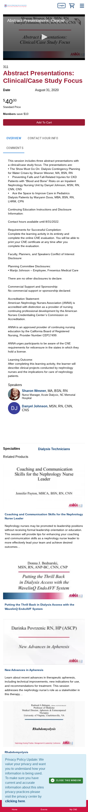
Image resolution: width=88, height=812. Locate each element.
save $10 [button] (15, 113)
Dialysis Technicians (54, 449)
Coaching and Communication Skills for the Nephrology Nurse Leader (44, 516)
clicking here (15, 801)
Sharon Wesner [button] (34, 391)
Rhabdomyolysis (16, 752)
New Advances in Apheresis (24, 670)
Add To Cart (44, 122)
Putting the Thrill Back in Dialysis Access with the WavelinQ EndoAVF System (39, 606)
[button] (72, 5)
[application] (44, 37)
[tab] (13, 138)
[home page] (15, 5)
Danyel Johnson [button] (34, 406)
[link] (61, 5)
